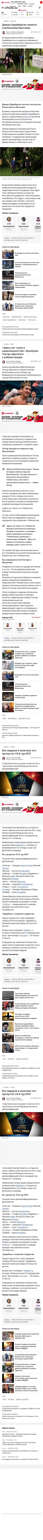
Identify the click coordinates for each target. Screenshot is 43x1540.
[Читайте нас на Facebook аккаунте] (3, 1510)
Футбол (20, 4)
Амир (12, 876)
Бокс (20, 6)
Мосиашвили (23, 871)
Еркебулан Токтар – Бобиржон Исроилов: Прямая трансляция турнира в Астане (19, 1435)
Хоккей (31, 4)
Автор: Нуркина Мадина (13, 361)
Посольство (32, 320)
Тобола (6, 904)
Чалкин (5, 868)
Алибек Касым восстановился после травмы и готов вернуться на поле (20, 1077)
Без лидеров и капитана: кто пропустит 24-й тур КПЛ (20, 1459)
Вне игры (13, 21)
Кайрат (27, 930)
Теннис (30, 6)
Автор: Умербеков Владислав (15, 32)
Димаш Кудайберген (9, 320)
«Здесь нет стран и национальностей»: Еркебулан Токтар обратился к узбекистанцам (19, 1443)
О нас (3, 1535)
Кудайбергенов (16, 317)
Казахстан (6, 317)
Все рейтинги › (36, 617)
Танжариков (27, 884)
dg (40, 1509)
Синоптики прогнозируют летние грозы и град (18, 334)
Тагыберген (22, 887)
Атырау (6, 889)
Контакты (10, 1535)
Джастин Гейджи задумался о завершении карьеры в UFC (20, 736)
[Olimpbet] (23, 10)
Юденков (21, 881)
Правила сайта (31, 1535)
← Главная (5, 21)
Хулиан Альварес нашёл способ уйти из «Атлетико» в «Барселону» (20, 1452)
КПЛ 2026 (11, 1059)
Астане (7, 569)
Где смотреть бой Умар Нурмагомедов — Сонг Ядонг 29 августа (21, 729)
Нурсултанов (26, 865)
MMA (24, 6)
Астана (23, 935)
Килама (14, 879)
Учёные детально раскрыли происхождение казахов (20, 329)
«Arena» (6, 238)
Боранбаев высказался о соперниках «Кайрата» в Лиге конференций (21, 1069)
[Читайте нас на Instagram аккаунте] (7, 1510)
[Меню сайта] (39, 8)
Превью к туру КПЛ (22, 1059)
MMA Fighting (12, 718)
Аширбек (22, 892)
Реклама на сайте (19, 1535)
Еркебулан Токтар (24, 718)
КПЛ (26, 4)
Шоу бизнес (22, 320)
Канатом (25, 117)
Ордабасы (20, 845)
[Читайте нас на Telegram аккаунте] (11, 1510)
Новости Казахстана (30, 317)
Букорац (23, 873)
